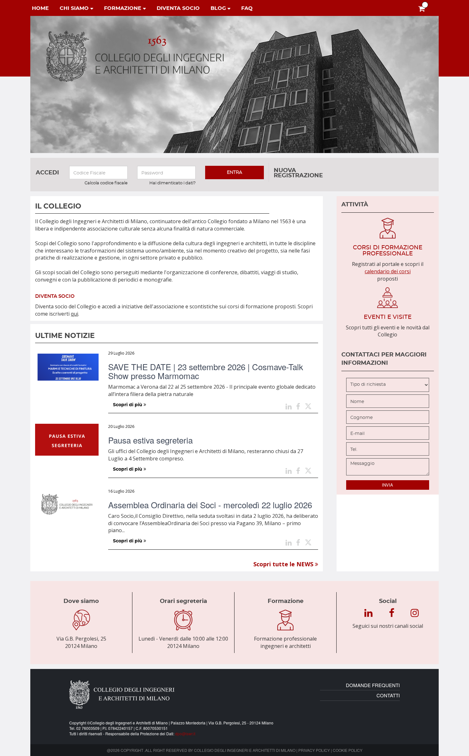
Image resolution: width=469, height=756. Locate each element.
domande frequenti (373, 685)
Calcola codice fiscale (106, 183)
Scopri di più (128, 405)
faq (247, 8)
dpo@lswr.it (185, 733)
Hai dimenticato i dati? (172, 183)
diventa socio (178, 8)
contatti (388, 695)
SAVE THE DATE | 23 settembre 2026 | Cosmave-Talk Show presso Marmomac (205, 371)
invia (387, 485)
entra (234, 172)
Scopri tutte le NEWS (284, 564)
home (40, 8)
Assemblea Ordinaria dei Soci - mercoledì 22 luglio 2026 (210, 504)
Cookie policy (347, 750)
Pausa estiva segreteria (150, 440)
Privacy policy (314, 750)
